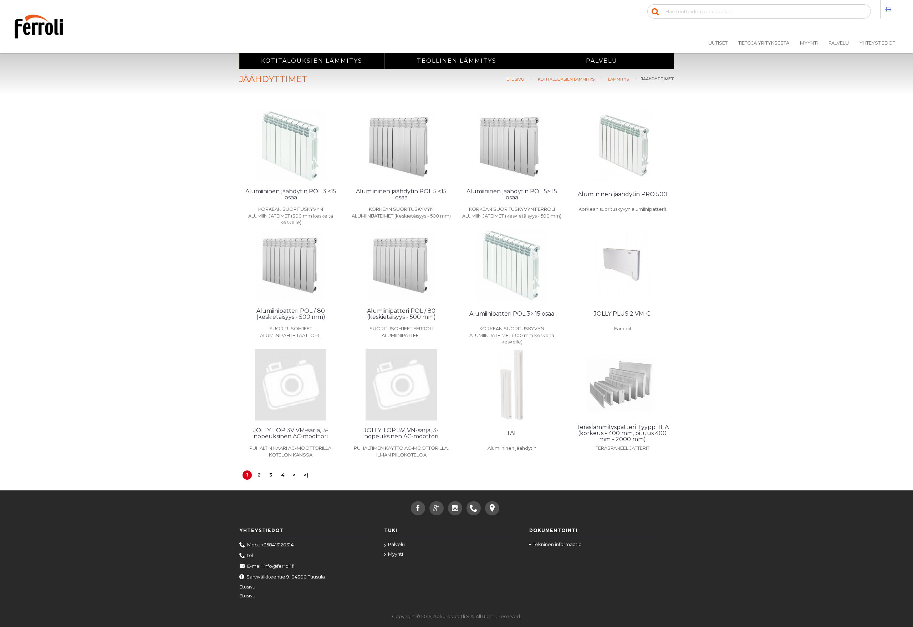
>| (306, 475)
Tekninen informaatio (557, 544)
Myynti (395, 554)
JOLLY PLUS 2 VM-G (622, 313)
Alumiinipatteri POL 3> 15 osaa (511, 313)
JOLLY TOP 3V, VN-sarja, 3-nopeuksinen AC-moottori (401, 433)
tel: (250, 555)
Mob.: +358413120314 (270, 544)
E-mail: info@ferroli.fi (271, 566)
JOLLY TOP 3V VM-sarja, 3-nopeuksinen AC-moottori (290, 433)
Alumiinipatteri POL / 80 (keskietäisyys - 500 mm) (290, 313)
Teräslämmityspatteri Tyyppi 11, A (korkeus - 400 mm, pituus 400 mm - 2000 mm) (622, 433)
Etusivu (247, 587)
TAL (511, 433)
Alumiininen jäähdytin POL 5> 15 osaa (511, 194)
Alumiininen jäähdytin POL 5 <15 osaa (401, 194)
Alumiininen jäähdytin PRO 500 (622, 194)
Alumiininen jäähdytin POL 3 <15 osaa (290, 194)
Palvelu (396, 544)
